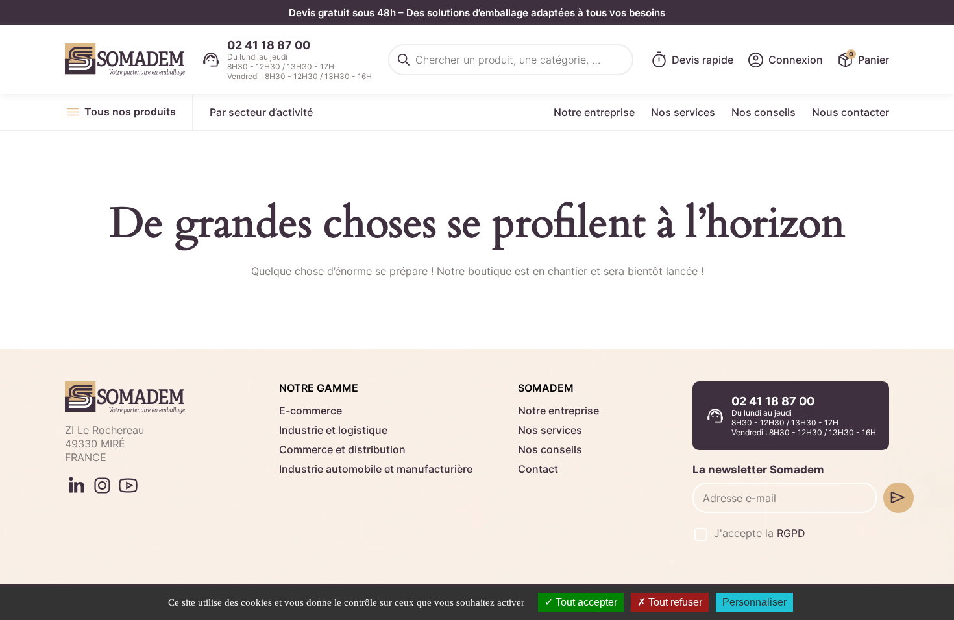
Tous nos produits (130, 111)
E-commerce (310, 410)
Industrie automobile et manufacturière (375, 468)
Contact (538, 468)
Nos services (683, 112)
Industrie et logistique (333, 429)
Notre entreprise (594, 112)
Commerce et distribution (342, 449)
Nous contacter (850, 112)
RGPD (791, 533)
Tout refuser (674, 602)
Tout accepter (585, 602)
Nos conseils (763, 112)
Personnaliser (754, 602)
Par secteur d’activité (261, 112)
